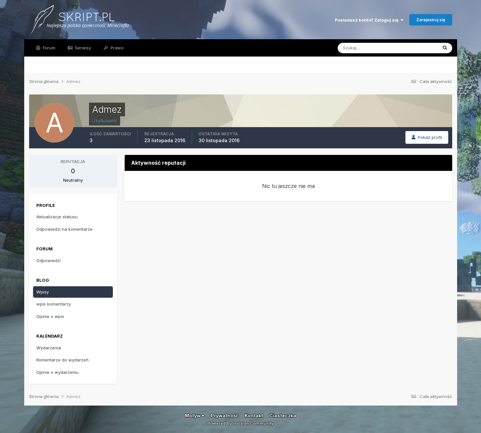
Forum (48, 47)
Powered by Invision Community (240, 423)
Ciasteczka (282, 415)
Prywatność (225, 415)
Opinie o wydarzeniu (57, 372)
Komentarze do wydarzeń (62, 359)
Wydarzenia (48, 347)
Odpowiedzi (48, 260)
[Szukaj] (444, 48)
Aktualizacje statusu (409, 47)
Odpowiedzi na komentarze (64, 229)
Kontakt (254, 415)
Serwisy (82, 47)
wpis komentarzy (53, 304)
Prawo (116, 47)
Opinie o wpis (50, 316)
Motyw (193, 415)
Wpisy (42, 291)
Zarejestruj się (430, 19)
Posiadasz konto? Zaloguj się (368, 20)
